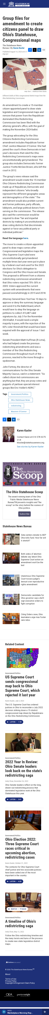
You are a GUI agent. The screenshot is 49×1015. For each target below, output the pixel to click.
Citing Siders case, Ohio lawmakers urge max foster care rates (33, 617)
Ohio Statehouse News (20, 400)
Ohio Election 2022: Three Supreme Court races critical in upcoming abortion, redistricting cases (22, 848)
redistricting (16, 406)
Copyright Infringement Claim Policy (20, 983)
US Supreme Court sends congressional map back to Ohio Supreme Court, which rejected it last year (22, 686)
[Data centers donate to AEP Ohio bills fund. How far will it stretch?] (11, 539)
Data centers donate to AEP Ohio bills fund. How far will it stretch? (33, 538)
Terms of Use (10, 979)
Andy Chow (9, 781)
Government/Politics (19, 394)
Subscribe (24, 513)
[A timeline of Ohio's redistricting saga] (23, 902)
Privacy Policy (10, 981)
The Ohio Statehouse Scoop (24, 492)
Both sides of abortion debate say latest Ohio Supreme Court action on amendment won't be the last (32, 559)
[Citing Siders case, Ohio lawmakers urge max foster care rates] (11, 618)
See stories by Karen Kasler (30, 446)
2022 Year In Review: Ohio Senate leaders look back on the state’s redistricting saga (23, 769)
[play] (4, 1011)
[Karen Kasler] (8, 434)
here (25, 238)
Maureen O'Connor (19, 411)
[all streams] (45, 1012)
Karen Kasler (19, 48)
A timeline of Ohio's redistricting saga (20, 923)
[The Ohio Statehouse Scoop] (24, 474)
